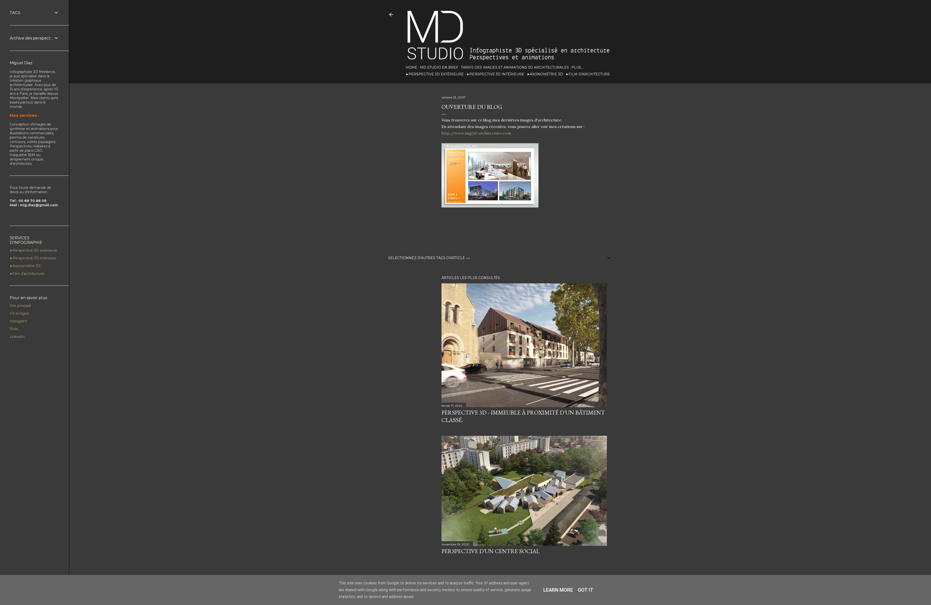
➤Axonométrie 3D (545, 74)
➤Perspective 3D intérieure (495, 74)
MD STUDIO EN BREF (439, 67)
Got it (585, 590)
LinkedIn (17, 336)
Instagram (18, 321)
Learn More (558, 590)
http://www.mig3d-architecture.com (476, 133)
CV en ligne (19, 313)
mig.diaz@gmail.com (39, 205)
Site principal (20, 305)
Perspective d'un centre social (490, 551)
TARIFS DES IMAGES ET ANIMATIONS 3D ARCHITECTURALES (515, 67)
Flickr (14, 329)
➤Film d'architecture (588, 74)
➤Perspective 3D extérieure (435, 74)
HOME (411, 67)
